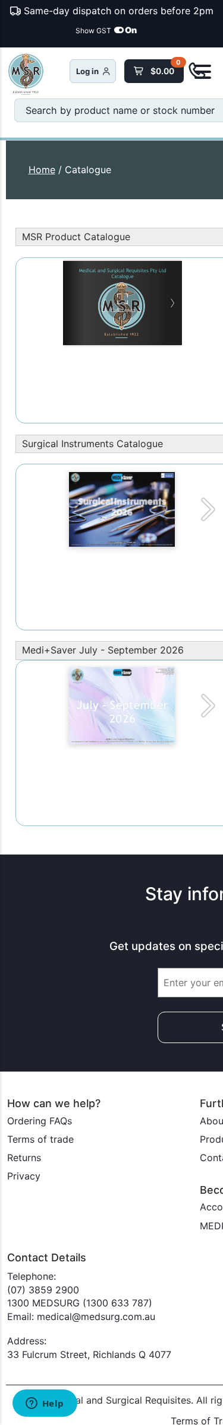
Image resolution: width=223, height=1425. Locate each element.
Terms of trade (40, 1139)
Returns (24, 1157)
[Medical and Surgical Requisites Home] (38, 75)
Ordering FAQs (39, 1121)
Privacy (23, 1176)
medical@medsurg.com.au (96, 1316)
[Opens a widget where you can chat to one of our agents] (44, 1404)
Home (42, 170)
